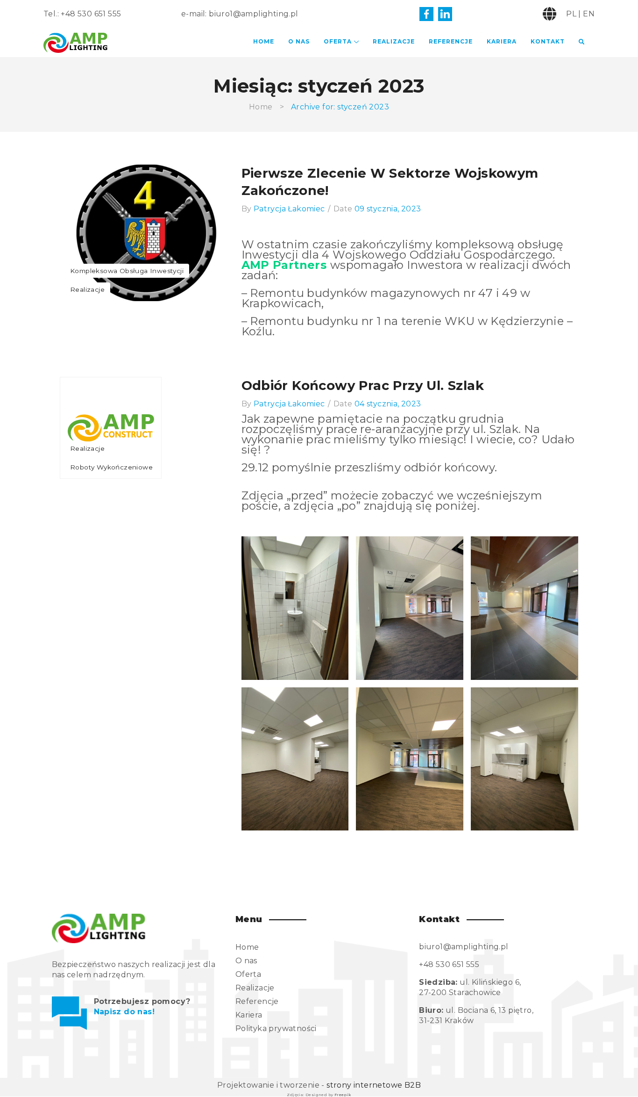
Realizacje (394, 41)
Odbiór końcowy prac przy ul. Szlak (362, 385)
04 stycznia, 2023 (387, 403)
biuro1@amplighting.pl (253, 13)
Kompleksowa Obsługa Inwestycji (127, 270)
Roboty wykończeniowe (111, 467)
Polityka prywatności (276, 1028)
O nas (299, 41)
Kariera (502, 41)
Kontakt (548, 41)
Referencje (451, 41)
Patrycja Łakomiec (289, 208)
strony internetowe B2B (373, 1085)
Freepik (342, 1094)
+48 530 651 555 (91, 13)
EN (589, 13)
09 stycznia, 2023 (387, 208)
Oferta (338, 41)
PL (571, 13)
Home (263, 41)
